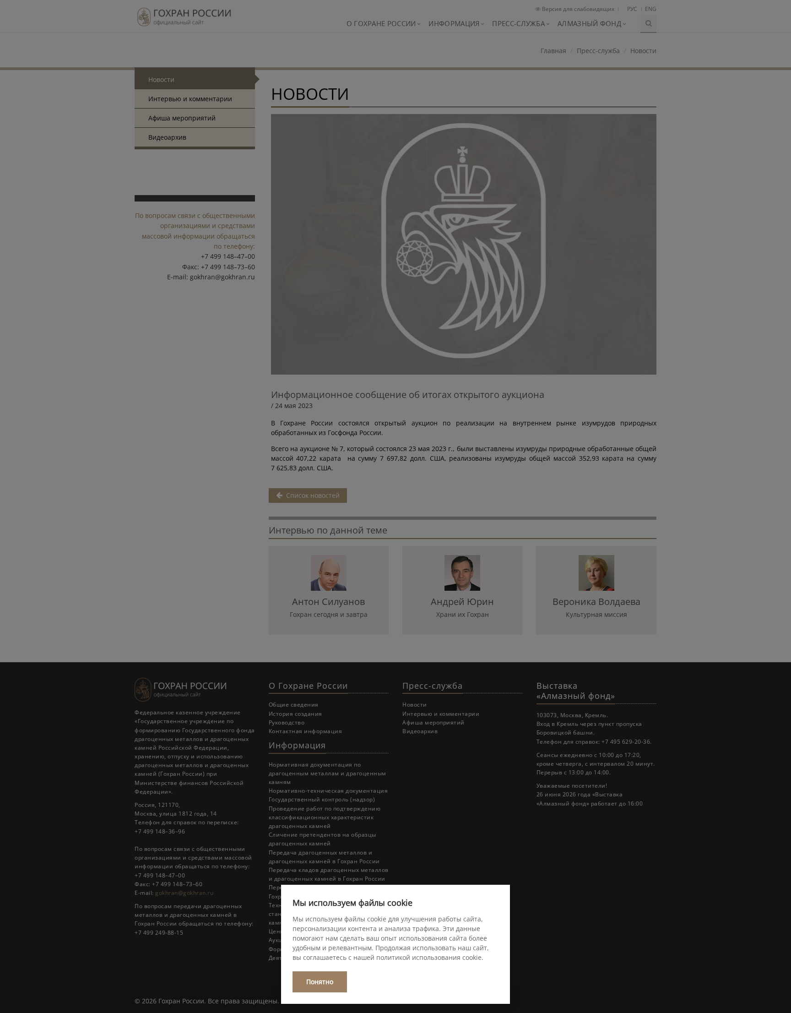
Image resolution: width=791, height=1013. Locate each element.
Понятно (319, 981)
